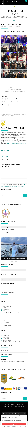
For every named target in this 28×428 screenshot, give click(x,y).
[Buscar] (26, 1)
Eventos (12, 404)
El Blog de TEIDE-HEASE (8, 26)
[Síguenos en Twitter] (2, 1)
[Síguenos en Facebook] (5, 1)
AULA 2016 (9, 114)
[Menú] (14, 20)
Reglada (7, 404)
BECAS (22, 406)
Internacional (19, 404)
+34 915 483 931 (6, 338)
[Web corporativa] (2, 3)
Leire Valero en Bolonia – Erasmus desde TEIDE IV (14, 258)
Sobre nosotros (22, 114)
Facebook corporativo (8, 292)
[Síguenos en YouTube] (14, 1)
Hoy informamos (14, 114)
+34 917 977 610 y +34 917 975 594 (10, 324)
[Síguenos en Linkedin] (17, 1)
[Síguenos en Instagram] (7, 1)
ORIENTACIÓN (14, 406)
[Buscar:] (12, 195)
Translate (12, 229)
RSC (19, 406)
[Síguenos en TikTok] (9, 1)
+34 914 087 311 (6, 309)
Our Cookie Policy (17, 420)
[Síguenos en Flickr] (12, 1)
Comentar (22, 181)
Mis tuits (3, 289)
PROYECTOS (6, 406)
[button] (5, 38)
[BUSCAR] (25, 195)
